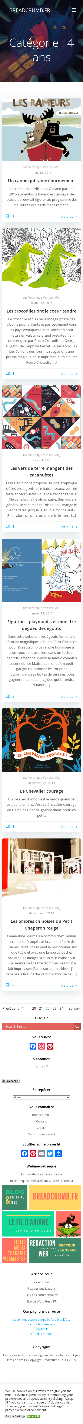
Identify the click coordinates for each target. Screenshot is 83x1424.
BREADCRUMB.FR (29, 10)
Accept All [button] (33, 1416)
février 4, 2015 (42, 460)
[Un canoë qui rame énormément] (41, 129)
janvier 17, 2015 (42, 613)
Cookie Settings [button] (15, 1416)
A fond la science (41, 1334)
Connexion (41, 1282)
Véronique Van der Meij (44, 167)
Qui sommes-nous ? (41, 1134)
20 (34, 1008)
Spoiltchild (42, 1329)
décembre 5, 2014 (41, 913)
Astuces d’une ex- (32, 1174)
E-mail (41, 1066)
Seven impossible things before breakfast (41, 1320)
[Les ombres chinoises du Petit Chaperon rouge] (41, 869)
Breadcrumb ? (41, 1115)
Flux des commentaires (42, 1295)
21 (41, 1008)
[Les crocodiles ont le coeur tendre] (41, 259)
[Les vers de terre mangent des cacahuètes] (41, 416)
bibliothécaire (53, 1174)
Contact (41, 1121)
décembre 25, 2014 (41, 783)
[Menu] (74, 10)
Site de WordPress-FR (42, 1301)
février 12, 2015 (41, 303)
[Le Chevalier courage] (41, 739)
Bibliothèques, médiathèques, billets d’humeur (41, 1181)
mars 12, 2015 (42, 173)
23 (54, 1008)
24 (61, 1008)
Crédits (41, 1128)
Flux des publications (41, 1288)
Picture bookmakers (41, 1324)
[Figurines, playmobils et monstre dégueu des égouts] (41, 570)
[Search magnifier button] (77, 1026)
